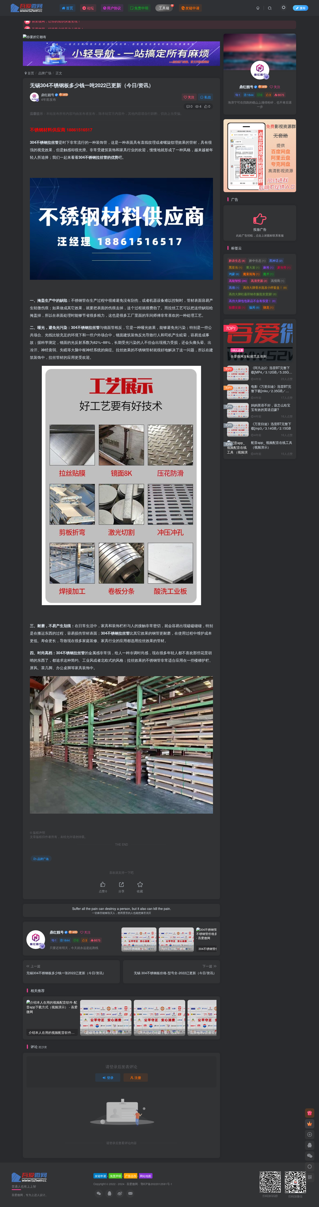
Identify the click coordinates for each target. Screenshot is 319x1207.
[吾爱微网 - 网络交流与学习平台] (30, 1177)
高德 (234, 287)
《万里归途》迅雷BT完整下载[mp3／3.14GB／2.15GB (271, 426)
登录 (110, 1077)
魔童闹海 (251, 274)
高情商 (277, 281)
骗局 (254, 307)
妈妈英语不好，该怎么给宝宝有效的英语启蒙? (270, 407)
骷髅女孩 (237, 307)
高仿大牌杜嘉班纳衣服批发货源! (252, 294)
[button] (223, 154)
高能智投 (238, 281)
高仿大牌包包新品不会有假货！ (252, 301)
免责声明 (115, 1176)
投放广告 (259, 229)
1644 (66, 940)
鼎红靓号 (47, 94)
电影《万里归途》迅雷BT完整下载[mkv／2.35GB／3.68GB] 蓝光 (271, 391)
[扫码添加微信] (309, 1156)
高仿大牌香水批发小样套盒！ (265, 287)
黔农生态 (237, 261)
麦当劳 (284, 267)
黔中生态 (257, 261)
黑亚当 (235, 267)
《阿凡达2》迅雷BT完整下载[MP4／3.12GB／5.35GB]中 (271, 372)
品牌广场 (44, 73)
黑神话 (276, 261)
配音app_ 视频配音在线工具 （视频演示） (271, 445)
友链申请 (100, 1176)
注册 (138, 1077)
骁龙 (268, 307)
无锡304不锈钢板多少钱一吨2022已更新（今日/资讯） (92, 85)
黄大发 (252, 267)
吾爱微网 (132, 1184)
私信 (207, 97)
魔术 (268, 274)
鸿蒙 (234, 274)
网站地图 (145, 1176)
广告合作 (130, 1176)
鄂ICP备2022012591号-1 (156, 1184)
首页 (30, 73)
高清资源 (259, 281)
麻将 (268, 267)
